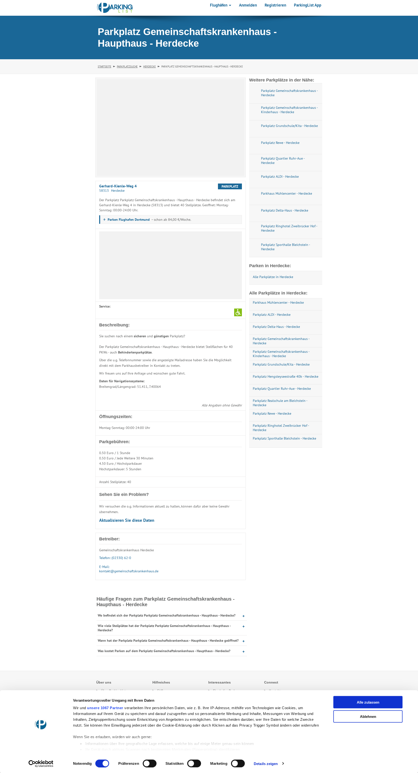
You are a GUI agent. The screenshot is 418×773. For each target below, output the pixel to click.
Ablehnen (368, 716)
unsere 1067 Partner (105, 708)
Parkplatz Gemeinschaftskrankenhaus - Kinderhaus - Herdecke (281, 353)
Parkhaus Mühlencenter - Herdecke (278, 302)
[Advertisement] (170, 265)
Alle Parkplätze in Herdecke (273, 277)
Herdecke (149, 66)
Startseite (104, 66)
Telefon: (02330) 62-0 (115, 558)
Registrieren (275, 5)
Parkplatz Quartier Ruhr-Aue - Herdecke (282, 388)
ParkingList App (307, 5)
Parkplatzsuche (127, 66)
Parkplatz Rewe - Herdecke (272, 413)
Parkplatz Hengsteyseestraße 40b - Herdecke (285, 376)
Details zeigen (266, 763)
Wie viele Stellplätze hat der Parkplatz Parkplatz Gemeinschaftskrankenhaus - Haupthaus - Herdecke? (164, 628)
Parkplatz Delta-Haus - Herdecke (276, 326)
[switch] (150, 763)
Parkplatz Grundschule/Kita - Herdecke (281, 364)
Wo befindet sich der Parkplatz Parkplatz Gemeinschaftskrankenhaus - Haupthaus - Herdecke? (166, 615)
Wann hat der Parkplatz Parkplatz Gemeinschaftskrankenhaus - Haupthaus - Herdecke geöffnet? (168, 640)
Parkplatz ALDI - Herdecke (272, 314)
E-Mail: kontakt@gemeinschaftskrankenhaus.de (128, 569)
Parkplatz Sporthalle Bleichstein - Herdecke (284, 438)
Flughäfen (219, 5)
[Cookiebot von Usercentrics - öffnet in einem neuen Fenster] (41, 763)
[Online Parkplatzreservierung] (115, 7)
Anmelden (248, 5)
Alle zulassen (368, 702)
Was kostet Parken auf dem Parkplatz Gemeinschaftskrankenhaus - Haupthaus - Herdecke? (164, 651)
